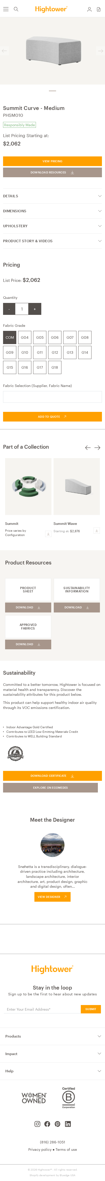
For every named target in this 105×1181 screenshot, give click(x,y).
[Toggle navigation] (6, 9)
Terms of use (66, 1149)
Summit (11, 523)
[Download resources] (48, 534)
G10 (24, 352)
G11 (40, 352)
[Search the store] (16, 9)
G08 (85, 337)
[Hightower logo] (53, 969)
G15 (10, 367)
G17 (40, 367)
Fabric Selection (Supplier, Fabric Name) (37, 385)
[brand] (52, 9)
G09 (10, 352)
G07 (70, 337)
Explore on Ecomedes (50, 787)
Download (24, 607)
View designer (49, 896)
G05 (40, 337)
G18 (54, 367)
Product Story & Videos (28, 241)
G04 (25, 337)
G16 (24, 367)
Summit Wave (65, 523)
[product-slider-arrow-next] (97, 451)
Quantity (10, 297)
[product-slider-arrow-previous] (88, 451)
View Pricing (53, 161)
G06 (55, 337)
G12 (55, 352)
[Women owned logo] (33, 1098)
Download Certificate (49, 775)
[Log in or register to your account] (89, 9)
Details (10, 196)
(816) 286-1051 (52, 1142)
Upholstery (15, 226)
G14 (85, 352)
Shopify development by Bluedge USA (52, 1175)
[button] (98, 9)
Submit (90, 1009)
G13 (70, 352)
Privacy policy (39, 1149)
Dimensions (15, 211)
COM (10, 337)
